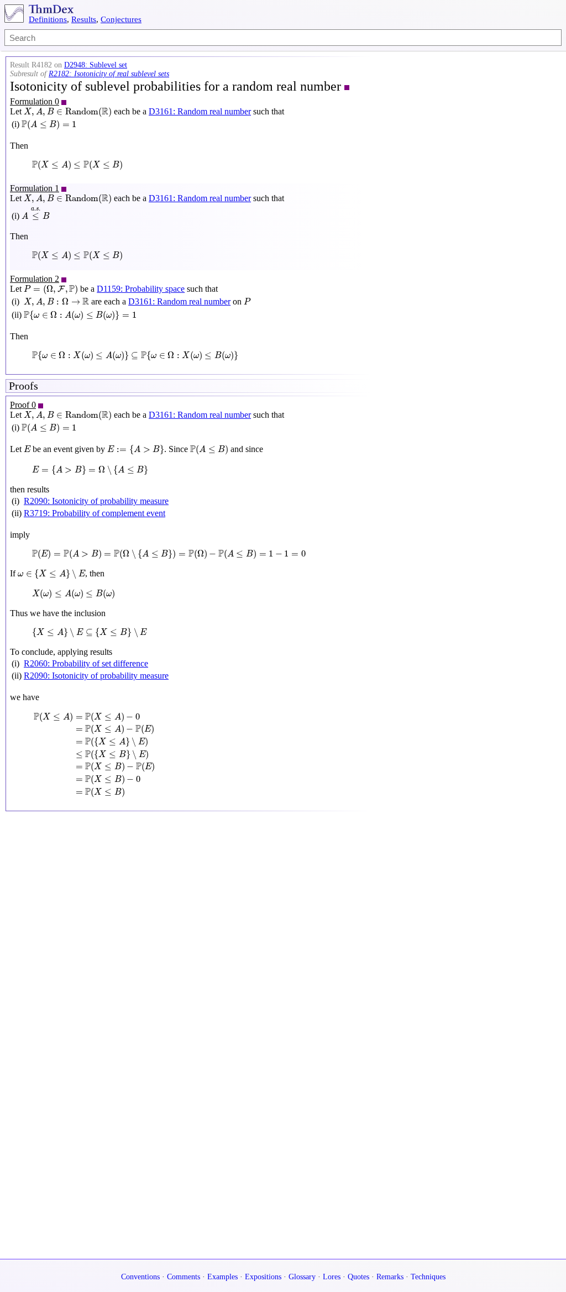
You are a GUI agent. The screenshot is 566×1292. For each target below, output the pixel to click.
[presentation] (68, 112)
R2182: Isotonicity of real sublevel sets (109, 74)
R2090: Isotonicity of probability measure (96, 501)
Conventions (140, 1277)
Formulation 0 (34, 101)
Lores (331, 1277)
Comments (183, 1277)
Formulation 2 (34, 278)
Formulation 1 (34, 188)
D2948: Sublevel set (95, 65)
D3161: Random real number (200, 111)
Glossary (302, 1277)
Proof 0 (23, 404)
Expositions (263, 1277)
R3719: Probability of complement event (94, 513)
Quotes (358, 1277)
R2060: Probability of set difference (86, 663)
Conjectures (121, 19)
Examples (222, 1277)
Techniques (428, 1277)
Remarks (389, 1277)
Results (83, 19)
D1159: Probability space (141, 288)
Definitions (48, 19)
